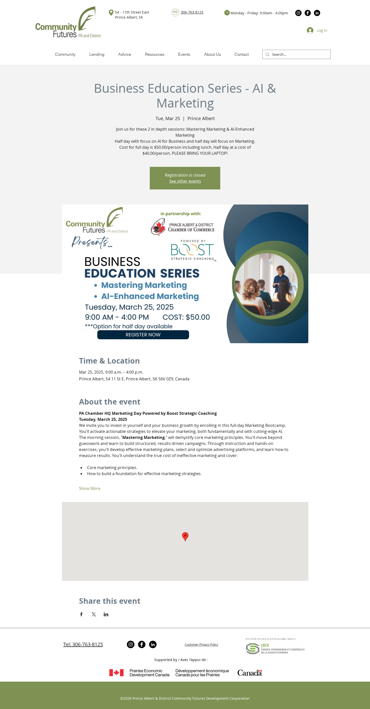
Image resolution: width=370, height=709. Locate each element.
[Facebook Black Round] (308, 13)
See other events (185, 181)
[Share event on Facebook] (81, 614)
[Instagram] (298, 13)
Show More (89, 488)
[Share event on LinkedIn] (106, 614)
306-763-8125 (192, 12)
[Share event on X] (93, 614)
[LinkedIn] (317, 13)
